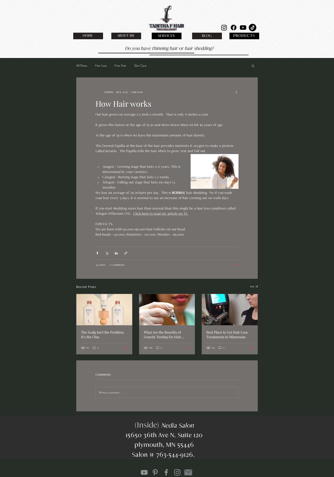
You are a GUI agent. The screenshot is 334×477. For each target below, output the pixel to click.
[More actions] (236, 92)
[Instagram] (224, 27)
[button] (253, 65)
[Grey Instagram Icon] (177, 472)
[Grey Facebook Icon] (166, 472)
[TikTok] (252, 27)
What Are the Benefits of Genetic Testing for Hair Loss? (162, 334)
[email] (188, 472)
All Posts (81, 65)
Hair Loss (101, 65)
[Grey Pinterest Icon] (155, 472)
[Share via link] (126, 253)
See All (254, 286)
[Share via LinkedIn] (116, 253)
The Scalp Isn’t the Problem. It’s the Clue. (102, 334)
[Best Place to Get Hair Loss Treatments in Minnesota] (230, 309)
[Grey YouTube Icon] (144, 472)
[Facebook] (233, 27)
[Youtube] (243, 27)
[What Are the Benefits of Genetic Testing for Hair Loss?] (167, 309)
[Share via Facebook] (97, 253)
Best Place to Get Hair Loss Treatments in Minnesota (227, 334)
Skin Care (140, 65)
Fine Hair (120, 65)
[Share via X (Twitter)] (107, 253)
